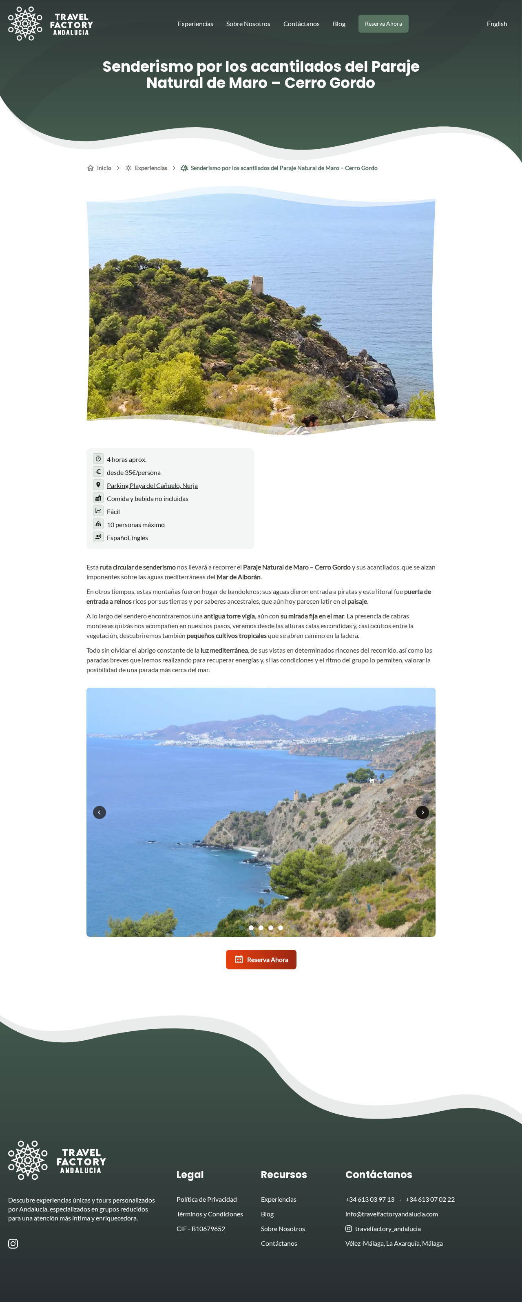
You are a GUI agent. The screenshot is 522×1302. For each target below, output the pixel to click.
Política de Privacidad (207, 1199)
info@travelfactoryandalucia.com (391, 1214)
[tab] (241, 927)
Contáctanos (301, 23)
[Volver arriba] (501, 1281)
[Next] (422, 812)
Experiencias (195, 23)
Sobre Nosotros (248, 23)
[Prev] (99, 812)
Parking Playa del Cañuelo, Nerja (152, 485)
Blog (339, 23)
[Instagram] (14, 1244)
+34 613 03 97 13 (369, 1199)
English (497, 23)
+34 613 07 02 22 (430, 1199)
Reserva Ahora (267, 959)
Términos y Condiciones (210, 1214)
